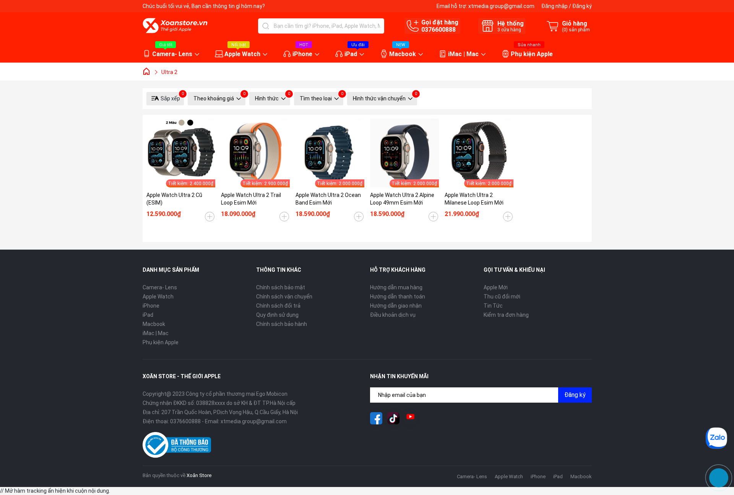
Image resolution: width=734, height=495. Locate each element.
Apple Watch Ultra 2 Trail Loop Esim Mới (251, 199)
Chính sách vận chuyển (284, 296)
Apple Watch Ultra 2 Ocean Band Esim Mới (328, 199)
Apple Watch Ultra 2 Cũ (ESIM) (174, 199)
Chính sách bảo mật (280, 287)
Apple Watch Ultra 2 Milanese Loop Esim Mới (474, 199)
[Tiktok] (393, 418)
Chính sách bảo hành (281, 324)
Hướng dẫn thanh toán (397, 296)
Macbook (402, 54)
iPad (350, 54)
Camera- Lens (172, 54)
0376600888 (438, 29)
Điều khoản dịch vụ (393, 315)
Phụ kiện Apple (532, 54)
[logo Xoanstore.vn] (175, 25)
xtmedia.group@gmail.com (501, 6)
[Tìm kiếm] (265, 26)
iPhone (302, 54)
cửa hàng (509, 29)
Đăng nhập (554, 6)
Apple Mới (496, 287)
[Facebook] (376, 418)
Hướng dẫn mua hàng (396, 287)
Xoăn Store (199, 475)
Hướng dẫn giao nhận (396, 306)
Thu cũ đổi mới (502, 296)
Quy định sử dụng (277, 315)
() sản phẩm (576, 29)
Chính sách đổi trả (278, 306)
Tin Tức (493, 306)
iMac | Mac (463, 54)
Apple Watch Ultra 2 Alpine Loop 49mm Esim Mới (402, 199)
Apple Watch (242, 54)
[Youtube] (410, 418)
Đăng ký (582, 6)
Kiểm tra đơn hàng (506, 315)
